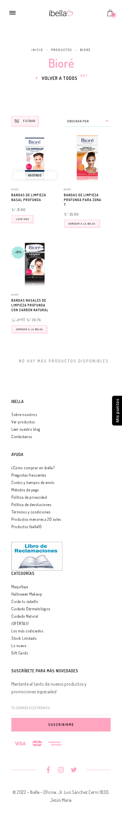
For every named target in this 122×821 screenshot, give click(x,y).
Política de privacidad (29, 497)
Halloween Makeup (26, 594)
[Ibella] (61, 12)
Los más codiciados (27, 630)
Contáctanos (21, 436)
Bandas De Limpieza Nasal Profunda (28, 197)
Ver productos (23, 421)
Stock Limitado (24, 638)
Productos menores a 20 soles (36, 519)
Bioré (15, 189)
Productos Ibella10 (26, 526)
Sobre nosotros (24, 414)
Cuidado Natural (24, 616)
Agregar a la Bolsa (81, 223)
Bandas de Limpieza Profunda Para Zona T (82, 200)
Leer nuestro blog (25, 429)
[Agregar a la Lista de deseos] (55, 195)
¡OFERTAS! (20, 623)
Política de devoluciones (31, 504)
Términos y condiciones (30, 511)
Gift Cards (19, 653)
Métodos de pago (25, 489)
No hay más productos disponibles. (65, 361)
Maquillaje (19, 586)
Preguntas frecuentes (28, 475)
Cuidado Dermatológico (31, 608)
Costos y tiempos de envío (32, 482)
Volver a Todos (59, 78)
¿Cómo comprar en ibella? (32, 467)
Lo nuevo (18, 645)
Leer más (22, 219)
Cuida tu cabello (24, 601)
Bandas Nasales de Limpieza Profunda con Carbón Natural (30, 305)
